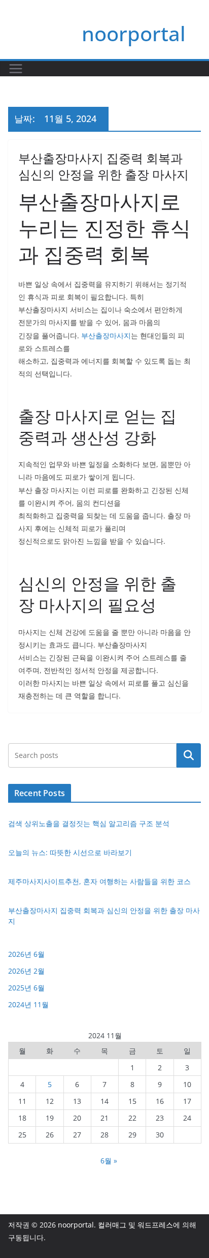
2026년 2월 (26, 971)
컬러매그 (112, 1225)
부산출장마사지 (106, 335)
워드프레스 (155, 1225)
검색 (189, 754)
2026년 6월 (26, 954)
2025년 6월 (26, 987)
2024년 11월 (28, 1004)
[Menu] (15, 68)
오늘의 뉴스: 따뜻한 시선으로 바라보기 (70, 852)
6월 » (108, 1160)
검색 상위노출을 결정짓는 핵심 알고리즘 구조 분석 (88, 823)
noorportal (134, 33)
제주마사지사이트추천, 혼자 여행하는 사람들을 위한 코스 (99, 881)
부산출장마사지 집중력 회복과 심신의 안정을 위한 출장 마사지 (103, 166)
